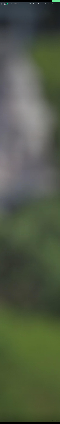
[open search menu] (58, 3)
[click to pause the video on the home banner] (52, 420)
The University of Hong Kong (5, 0)
